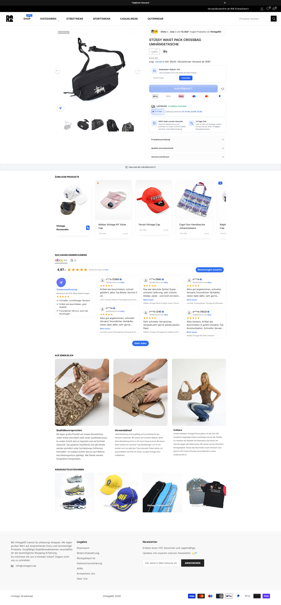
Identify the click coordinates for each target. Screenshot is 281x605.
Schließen (225, 3)
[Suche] (257, 19)
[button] (57, 70)
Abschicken (192, 563)
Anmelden (185, 78)
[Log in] (262, 8)
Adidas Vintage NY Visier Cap (112, 226)
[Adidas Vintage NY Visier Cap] (113, 200)
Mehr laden (140, 343)
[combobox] (254, 19)
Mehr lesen (148, 300)
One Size (102, 233)
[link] (73, 208)
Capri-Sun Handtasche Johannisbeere (192, 226)
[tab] (61, 260)
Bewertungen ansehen (210, 269)
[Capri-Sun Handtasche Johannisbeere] (194, 200)
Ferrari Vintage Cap (149, 224)
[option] (140, 3)
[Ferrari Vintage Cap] (154, 200)
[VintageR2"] (3, 8)
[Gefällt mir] (222, 88)
